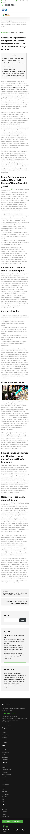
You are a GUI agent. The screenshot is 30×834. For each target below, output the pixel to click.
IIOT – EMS (4, 791)
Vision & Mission (5, 735)
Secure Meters (5, 749)
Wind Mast (4, 809)
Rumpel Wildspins (8, 67)
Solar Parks (4, 811)
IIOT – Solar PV (5, 794)
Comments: (21, 32)
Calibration (4, 777)
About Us (4, 732)
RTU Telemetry (5, 784)
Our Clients (4, 742)
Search (6, 615)
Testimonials (5, 739)
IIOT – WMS (4, 796)
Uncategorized (9, 21)
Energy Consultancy (6, 774)
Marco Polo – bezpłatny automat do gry (14, 75)
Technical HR (5, 772)
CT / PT (3, 754)
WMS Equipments (6, 757)
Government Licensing (7, 769)
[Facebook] (3, 10)
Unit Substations (5, 816)
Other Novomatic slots (9, 69)
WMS (3, 801)
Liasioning (4, 767)
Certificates (4, 737)
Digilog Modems (5, 752)
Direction (4, 2)
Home (2, 21)
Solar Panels (5, 759)
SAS (3, 789)
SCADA (3, 787)
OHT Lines (4, 814)
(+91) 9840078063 (9, 713)
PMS (3, 799)
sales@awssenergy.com (8, 0)
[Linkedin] (6, 10)
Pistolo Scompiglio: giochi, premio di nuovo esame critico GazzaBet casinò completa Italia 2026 (14, 641)
